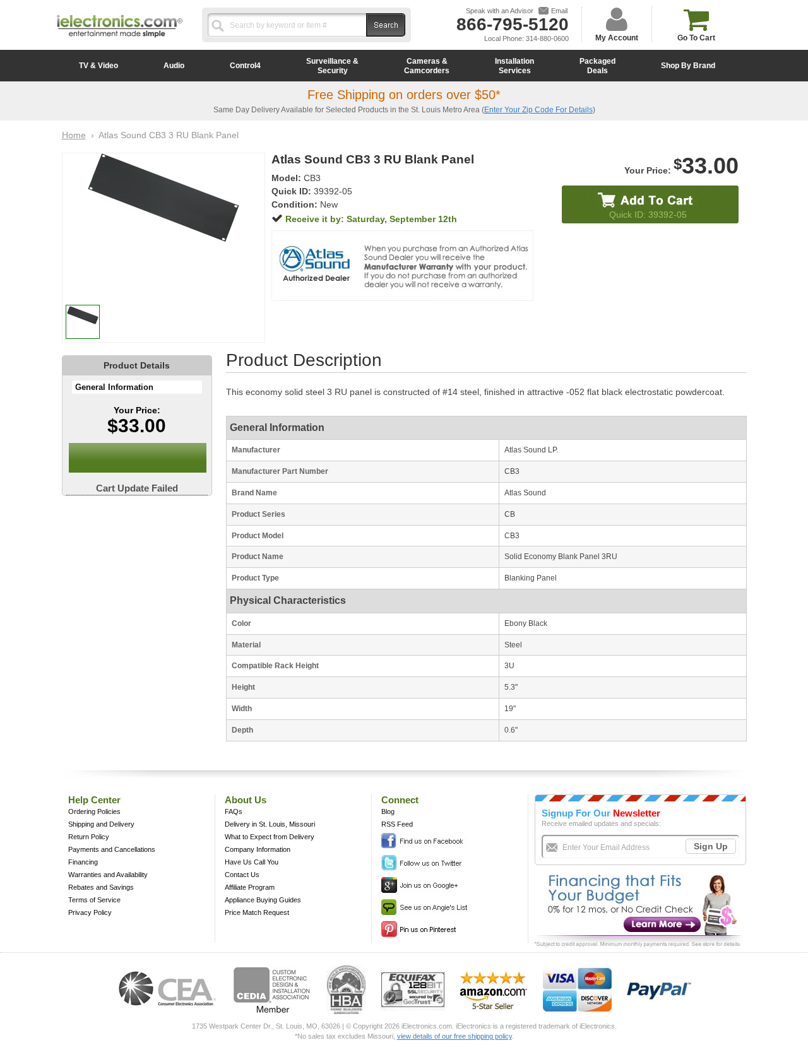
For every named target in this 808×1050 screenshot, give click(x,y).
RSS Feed (397, 824)
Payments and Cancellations (111, 849)
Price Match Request (257, 912)
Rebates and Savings (101, 887)
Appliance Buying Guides (263, 900)
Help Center (94, 799)
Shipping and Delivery (101, 824)
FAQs (233, 811)
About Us (245, 799)
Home (74, 135)
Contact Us (242, 874)
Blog (388, 811)
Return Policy (88, 837)
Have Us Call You (251, 862)
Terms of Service (94, 900)
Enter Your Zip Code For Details (538, 109)
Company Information (257, 849)
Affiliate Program (250, 887)
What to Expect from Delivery (269, 837)
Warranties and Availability (108, 874)
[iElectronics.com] (120, 38)
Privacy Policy (90, 912)
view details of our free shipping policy (454, 1036)
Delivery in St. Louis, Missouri (270, 824)
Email (559, 11)
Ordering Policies (94, 811)
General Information (114, 387)
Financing (83, 862)
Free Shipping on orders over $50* (404, 95)
